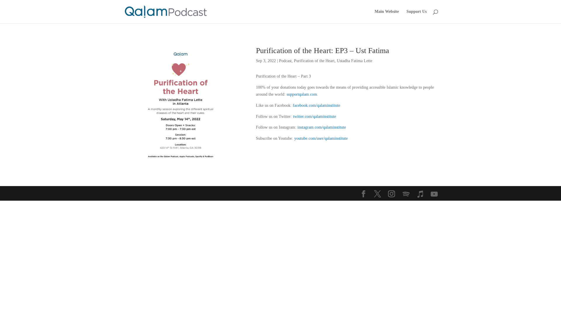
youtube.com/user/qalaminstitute (321, 138)
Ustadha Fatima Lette (354, 61)
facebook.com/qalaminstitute (316, 105)
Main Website (387, 12)
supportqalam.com (302, 94)
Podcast (285, 61)
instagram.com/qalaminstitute (321, 127)
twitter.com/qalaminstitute (314, 116)
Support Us (416, 12)
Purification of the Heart (314, 61)
